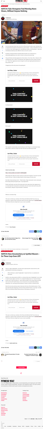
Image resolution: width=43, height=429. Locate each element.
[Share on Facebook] (2, 50)
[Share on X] (2, 53)
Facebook (20, 217)
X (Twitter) (27, 217)
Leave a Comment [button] (37, 245)
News (3, 251)
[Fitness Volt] (21, 1)
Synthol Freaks (14, 343)
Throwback (4, 373)
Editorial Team (8, 17)
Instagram (24, 217)
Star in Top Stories (29, 214)
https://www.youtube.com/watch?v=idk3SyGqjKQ (15, 172)
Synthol (11, 343)
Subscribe (36, 80)
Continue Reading (21, 367)
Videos (11, 251)
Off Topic (6, 251)
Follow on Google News (18, 214)
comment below (38, 200)
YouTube (32, 217)
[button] (2, 1)
